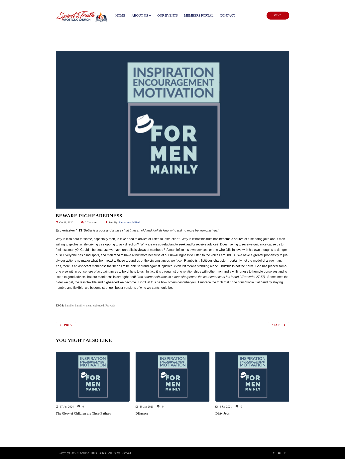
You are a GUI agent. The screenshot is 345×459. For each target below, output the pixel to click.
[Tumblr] (279, 453)
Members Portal (198, 15)
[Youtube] (286, 453)
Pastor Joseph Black (130, 222)
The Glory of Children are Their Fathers (83, 413)
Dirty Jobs (222, 413)
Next (276, 325)
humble (69, 305)
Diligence (142, 413)
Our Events (167, 15)
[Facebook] (273, 453)
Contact (227, 15)
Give (278, 15)
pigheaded (98, 305)
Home (120, 15)
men (88, 305)
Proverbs (110, 305)
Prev (68, 325)
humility (79, 305)
